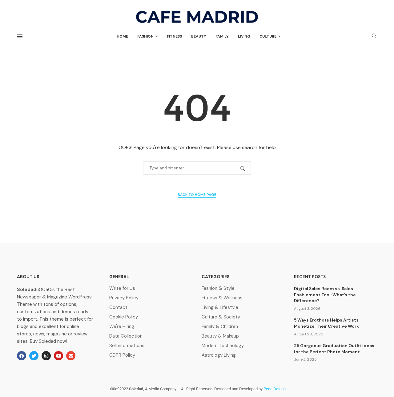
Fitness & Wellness (222, 298)
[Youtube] (58, 355)
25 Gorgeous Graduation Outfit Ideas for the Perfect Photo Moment (334, 348)
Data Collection (126, 336)
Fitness (174, 36)
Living (244, 36)
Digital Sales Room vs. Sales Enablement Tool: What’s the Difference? (325, 294)
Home (122, 36)
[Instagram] (46, 355)
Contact (118, 307)
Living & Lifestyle (220, 307)
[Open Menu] (19, 36)
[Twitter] (33, 355)
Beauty (198, 36)
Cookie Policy (123, 317)
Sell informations (126, 345)
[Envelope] (70, 355)
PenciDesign (274, 389)
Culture (267, 36)
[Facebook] (21, 355)
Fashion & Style (218, 288)
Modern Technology (223, 345)
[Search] (374, 36)
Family (222, 36)
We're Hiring (121, 326)
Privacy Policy (124, 298)
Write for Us (122, 288)
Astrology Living (219, 355)
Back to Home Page (197, 194)
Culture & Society (221, 317)
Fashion (145, 36)
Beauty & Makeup (220, 336)
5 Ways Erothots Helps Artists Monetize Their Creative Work (326, 323)
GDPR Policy (122, 355)
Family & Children (220, 326)
